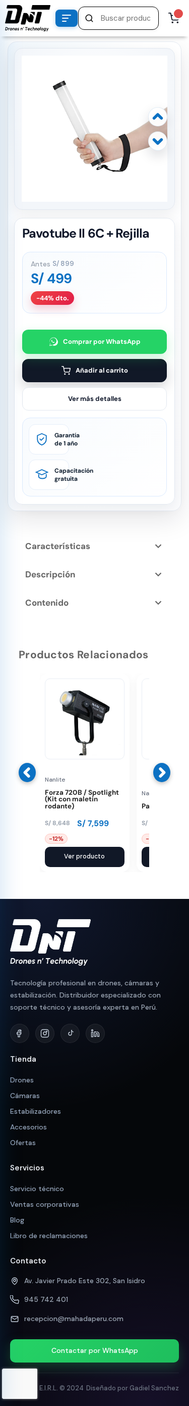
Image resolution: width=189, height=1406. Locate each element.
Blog (17, 1219)
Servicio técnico (37, 1188)
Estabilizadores (35, 1111)
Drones (22, 1079)
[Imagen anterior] (157, 116)
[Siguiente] (161, 772)
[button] (118, 18)
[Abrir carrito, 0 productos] (174, 18)
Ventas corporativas (44, 1204)
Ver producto (84, 856)
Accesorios (28, 1126)
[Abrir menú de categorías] (66, 18)
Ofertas (23, 1142)
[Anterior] (27, 772)
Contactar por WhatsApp (94, 1350)
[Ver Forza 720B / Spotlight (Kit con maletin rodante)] (84, 756)
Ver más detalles (94, 398)
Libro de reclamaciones (49, 1235)
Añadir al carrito (102, 370)
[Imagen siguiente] (157, 141)
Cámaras (25, 1095)
